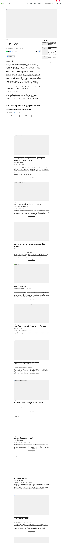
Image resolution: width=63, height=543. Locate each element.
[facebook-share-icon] (10, 51)
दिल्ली (11, 115)
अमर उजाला (11, 46)
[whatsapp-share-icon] (7, 51)
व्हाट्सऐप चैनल (15, 112)
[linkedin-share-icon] (12, 51)
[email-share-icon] (14, 51)
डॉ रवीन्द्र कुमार (19, 248)
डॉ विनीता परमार (25, 206)
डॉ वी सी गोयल (23, 288)
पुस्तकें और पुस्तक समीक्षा (27, 115)
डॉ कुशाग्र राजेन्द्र (20, 206)
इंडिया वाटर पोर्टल (20, 162)
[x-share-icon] (9, 51)
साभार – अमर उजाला (9, 101)
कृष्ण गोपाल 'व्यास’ (20, 328)
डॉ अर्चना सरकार (28, 288)
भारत (7, 115)
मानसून (21, 115)
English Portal (48, 3)
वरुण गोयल (19, 288)
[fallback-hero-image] (45, 44)
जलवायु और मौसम (16, 115)
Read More (32, 177)
